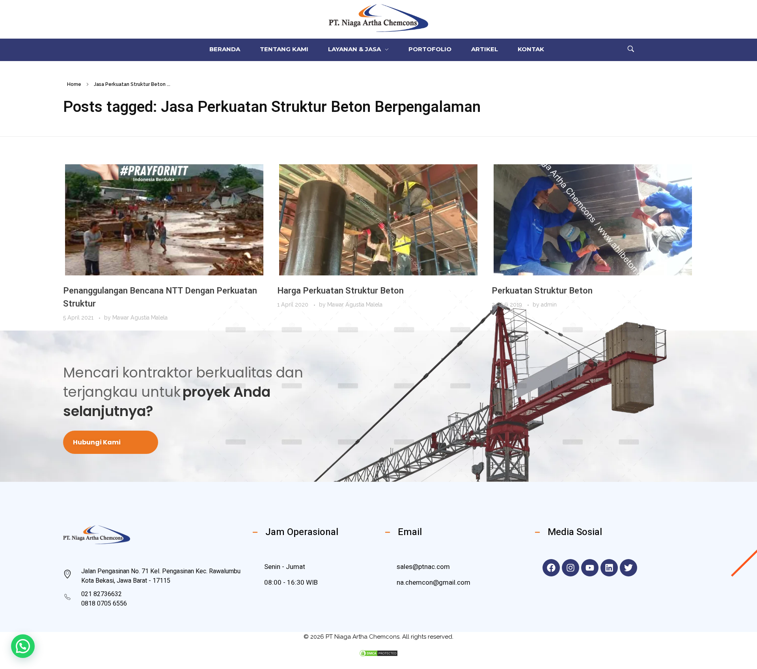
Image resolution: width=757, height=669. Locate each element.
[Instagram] (570, 567)
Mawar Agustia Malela (140, 317)
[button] (23, 646)
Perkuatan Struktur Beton (542, 290)
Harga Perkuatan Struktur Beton (340, 290)
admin (549, 304)
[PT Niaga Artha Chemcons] (379, 18)
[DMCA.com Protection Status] (378, 653)
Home (74, 84)
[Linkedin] (609, 567)
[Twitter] (628, 567)
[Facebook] (551, 567)
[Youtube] (590, 567)
